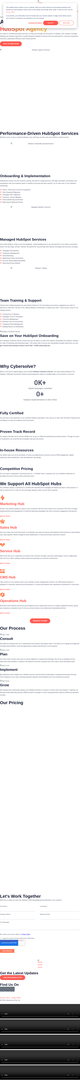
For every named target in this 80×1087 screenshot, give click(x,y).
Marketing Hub (12, 504)
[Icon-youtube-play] (12, 989)
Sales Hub (8, 527)
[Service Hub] (2, 545)
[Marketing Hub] (2, 497)
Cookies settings (35, 23)
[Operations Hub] (2, 594)
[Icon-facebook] (2, 989)
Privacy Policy (10, 12)
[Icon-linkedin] (7, 989)
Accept (51, 23)
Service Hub (10, 551)
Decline (66, 23)
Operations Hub (13, 601)
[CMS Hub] (2, 571)
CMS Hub (8, 577)
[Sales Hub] (2, 521)
